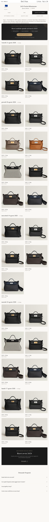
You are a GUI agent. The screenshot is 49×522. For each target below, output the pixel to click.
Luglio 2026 (40, 16)
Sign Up (45, 1)
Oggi (9, 12)
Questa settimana (40, 12)
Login (39, 1)
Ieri (24, 12)
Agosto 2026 (24, 16)
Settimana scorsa (9, 16)
